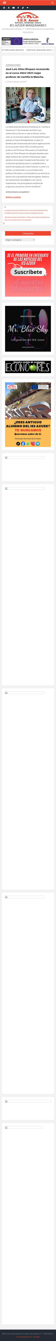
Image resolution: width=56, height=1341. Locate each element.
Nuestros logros (13, 65)
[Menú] (4, 2)
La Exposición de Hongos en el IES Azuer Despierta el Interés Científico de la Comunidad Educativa (26, 211)
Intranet (36, 1337)
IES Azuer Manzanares (28, 25)
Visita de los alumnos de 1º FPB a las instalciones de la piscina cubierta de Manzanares (26, 218)
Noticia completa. (13, 197)
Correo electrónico (24, 1337)
